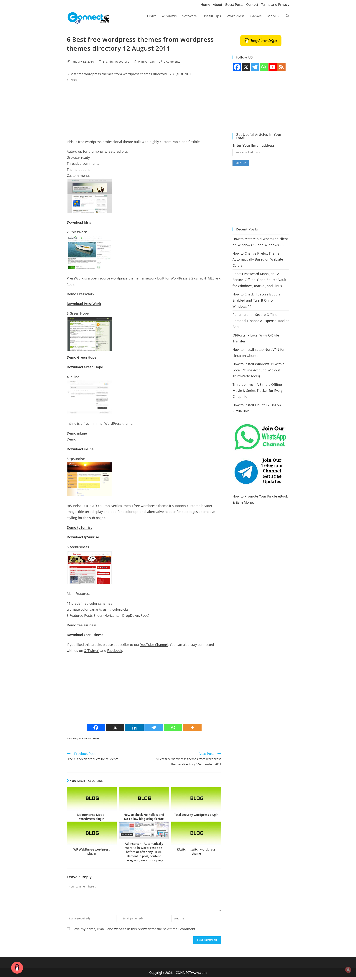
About (217, 4)
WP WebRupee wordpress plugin (91, 851)
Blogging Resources (116, 61)
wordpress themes (89, 738)
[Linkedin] (134, 727)
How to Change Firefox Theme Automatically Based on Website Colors (258, 259)
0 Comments (172, 61)
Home (205, 4)
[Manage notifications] (348, 970)
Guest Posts (234, 4)
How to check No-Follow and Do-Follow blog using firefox (144, 817)
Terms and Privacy (275, 4)
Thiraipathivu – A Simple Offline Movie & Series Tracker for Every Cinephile (258, 390)
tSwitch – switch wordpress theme (196, 851)
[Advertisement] (144, 113)
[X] (115, 727)
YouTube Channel (154, 644)
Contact (252, 4)
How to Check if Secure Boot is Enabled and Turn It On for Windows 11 (256, 300)
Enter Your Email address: (254, 145)
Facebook (114, 650)
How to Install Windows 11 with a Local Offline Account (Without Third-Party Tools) (258, 370)
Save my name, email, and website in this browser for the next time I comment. (134, 929)
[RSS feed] (281, 67)
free (75, 738)
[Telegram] (153, 727)
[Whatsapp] (173, 727)
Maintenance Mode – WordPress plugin (91, 817)
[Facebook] (96, 727)
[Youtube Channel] (272, 67)
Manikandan (146, 61)
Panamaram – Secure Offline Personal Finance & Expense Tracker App (261, 320)
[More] (192, 727)
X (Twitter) (91, 650)
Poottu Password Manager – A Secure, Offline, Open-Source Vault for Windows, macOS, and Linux (259, 280)
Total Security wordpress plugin (196, 815)
